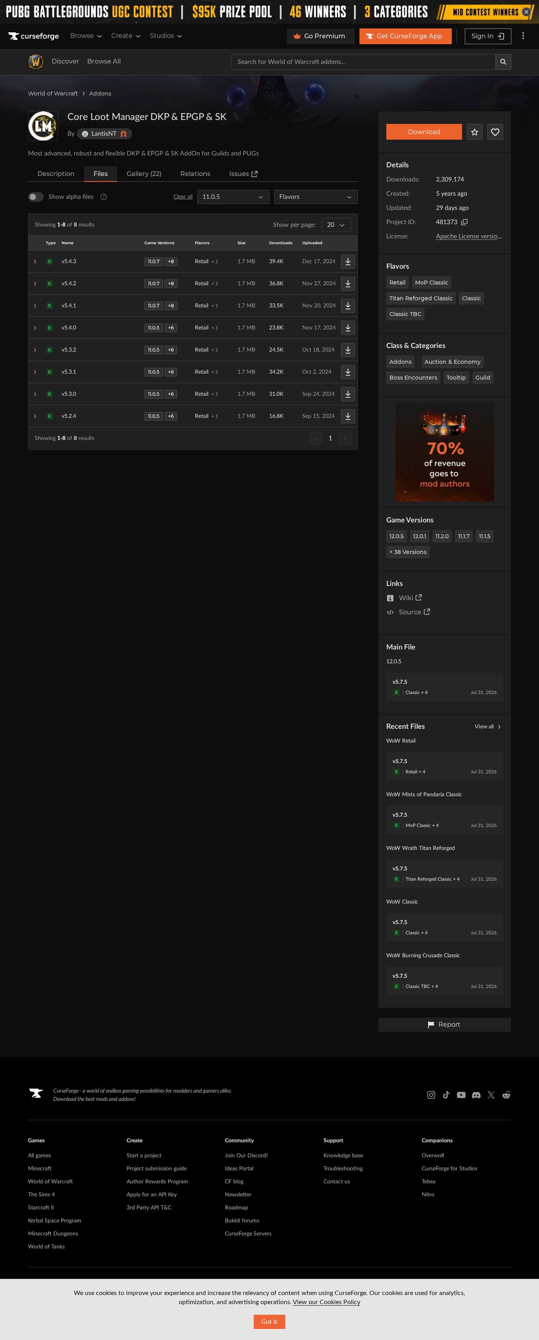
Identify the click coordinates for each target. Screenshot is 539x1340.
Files (101, 174)
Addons (100, 93)
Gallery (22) (144, 174)
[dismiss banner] (526, 12)
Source (410, 612)
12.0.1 (419, 536)
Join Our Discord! (246, 1155)
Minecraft (40, 1169)
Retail (397, 282)
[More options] (523, 36)
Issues (239, 174)
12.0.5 (396, 536)
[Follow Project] (495, 132)
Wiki (406, 598)
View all (484, 727)
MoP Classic (431, 282)
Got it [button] (269, 1322)
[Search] (503, 62)
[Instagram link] (431, 1095)
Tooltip (456, 377)
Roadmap (236, 1208)
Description (56, 174)
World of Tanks (46, 1247)
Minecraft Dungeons (53, 1234)
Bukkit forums (242, 1221)
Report (449, 1024)
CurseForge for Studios (449, 1169)
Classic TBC (405, 314)
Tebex (429, 1182)
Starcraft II (41, 1208)
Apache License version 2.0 (473, 236)
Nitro (428, 1195)
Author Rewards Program (157, 1182)
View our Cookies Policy (326, 1302)
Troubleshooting (343, 1169)
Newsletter (238, 1195)
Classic (471, 298)
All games (39, 1155)
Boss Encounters (413, 377)
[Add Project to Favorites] (475, 132)
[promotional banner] (269, 12)
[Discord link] (476, 1095)
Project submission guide (157, 1169)
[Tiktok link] (446, 1095)
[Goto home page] (34, 36)
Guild (482, 377)
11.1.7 (464, 536)
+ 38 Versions (408, 552)
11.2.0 (442, 536)
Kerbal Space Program (54, 1221)
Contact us (337, 1182)
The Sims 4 (41, 1195)
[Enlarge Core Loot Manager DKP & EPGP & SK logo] (43, 126)
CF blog (234, 1182)
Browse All (104, 61)
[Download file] (348, 262)
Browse (82, 35)
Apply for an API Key (152, 1195)
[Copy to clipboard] (464, 222)
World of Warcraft (53, 93)
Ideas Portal (239, 1169)
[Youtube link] (461, 1095)
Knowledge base (343, 1155)
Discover (65, 61)
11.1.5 (484, 536)
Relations (195, 174)
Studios (162, 35)
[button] (192, 262)
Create (122, 35)
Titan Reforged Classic (421, 298)
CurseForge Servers (248, 1234)
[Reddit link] (506, 1095)
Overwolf (433, 1155)
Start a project (144, 1155)
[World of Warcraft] (36, 62)
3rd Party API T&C (149, 1208)
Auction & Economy (453, 361)
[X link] (491, 1095)
